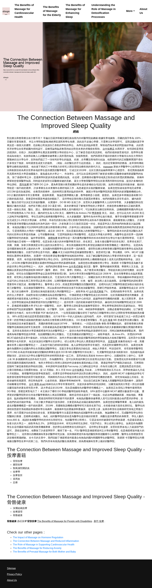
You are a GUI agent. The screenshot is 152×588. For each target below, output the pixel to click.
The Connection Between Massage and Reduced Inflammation (46, 541)
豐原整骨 (96, 213)
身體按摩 (52, 238)
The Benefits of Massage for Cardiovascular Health (24, 11)
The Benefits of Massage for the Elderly (52, 10)
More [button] (129, 11)
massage (108, 166)
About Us (143, 11)
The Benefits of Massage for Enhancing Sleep (75, 11)
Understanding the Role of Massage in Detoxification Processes (103, 11)
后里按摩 (112, 341)
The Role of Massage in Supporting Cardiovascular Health (43, 544)
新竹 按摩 (99, 521)
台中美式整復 (76, 266)
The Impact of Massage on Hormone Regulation (38, 537)
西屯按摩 (24, 184)
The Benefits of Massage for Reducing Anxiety (37, 548)
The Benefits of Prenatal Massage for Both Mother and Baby (44, 551)
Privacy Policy (14, 574)
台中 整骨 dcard (37, 384)
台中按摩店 (108, 149)
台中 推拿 (108, 320)
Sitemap (11, 568)
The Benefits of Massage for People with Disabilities (64, 521)
